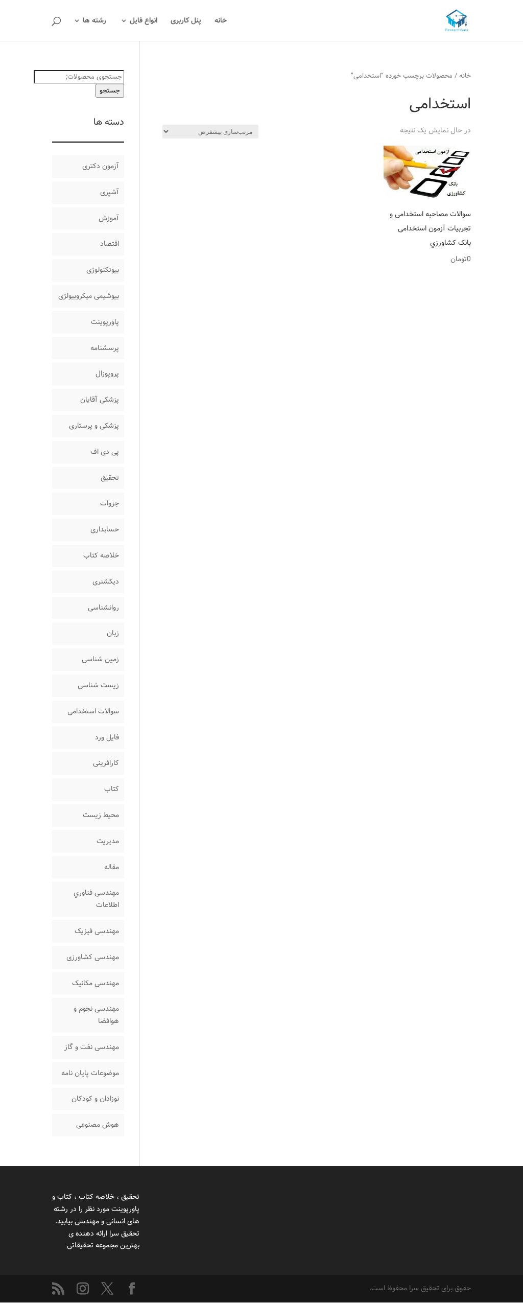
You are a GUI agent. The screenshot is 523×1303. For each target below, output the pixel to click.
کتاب (111, 789)
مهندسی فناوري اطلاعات (96, 899)
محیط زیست (101, 815)
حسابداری (104, 529)
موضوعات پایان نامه (90, 1073)
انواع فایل (143, 21)
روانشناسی (103, 607)
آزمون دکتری (100, 166)
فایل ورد (107, 737)
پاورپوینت (105, 322)
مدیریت (108, 841)
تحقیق (110, 477)
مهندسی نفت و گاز (91, 1047)
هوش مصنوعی (97, 1124)
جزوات (109, 503)
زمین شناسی (100, 659)
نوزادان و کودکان (95, 1098)
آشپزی (109, 192)
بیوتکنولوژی (102, 269)
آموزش (109, 218)
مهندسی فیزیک (97, 931)
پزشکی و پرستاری (94, 425)
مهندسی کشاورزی (92, 957)
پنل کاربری (186, 21)
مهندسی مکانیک (95, 983)
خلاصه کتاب (101, 555)
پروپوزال (107, 373)
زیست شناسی (98, 685)
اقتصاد (109, 243)
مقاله (111, 867)
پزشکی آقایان (99, 399)
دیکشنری (105, 581)
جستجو (110, 90)
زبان (113, 633)
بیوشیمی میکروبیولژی (88, 295)
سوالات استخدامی (93, 711)
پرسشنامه (104, 348)
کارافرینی (106, 763)
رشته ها (94, 21)
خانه (221, 21)
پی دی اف (104, 451)
